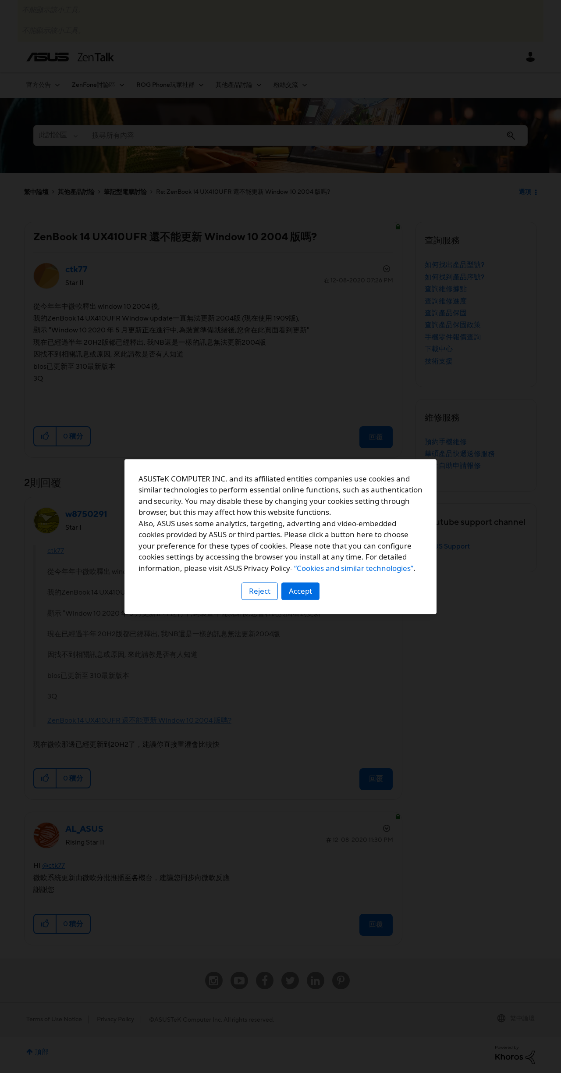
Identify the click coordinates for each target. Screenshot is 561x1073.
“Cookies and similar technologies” (353, 568)
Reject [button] (259, 591)
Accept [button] (300, 591)
